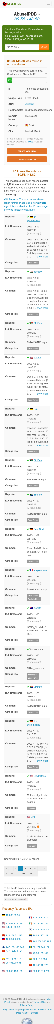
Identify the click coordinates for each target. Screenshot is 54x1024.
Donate (34, 1012)
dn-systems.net (33, 218)
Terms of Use (39, 1001)
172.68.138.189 (14, 923)
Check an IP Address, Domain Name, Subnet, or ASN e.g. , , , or (24, 34)
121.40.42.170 (40, 965)
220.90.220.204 (41, 929)
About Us (13, 1009)
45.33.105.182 (40, 953)
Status (25, 1012)
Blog (5, 1009)
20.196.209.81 (13, 962)
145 (23, 873)
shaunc (37, 357)
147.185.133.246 (15, 947)
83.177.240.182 (41, 947)
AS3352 (29, 104)
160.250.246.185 (42, 941)
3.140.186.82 (13, 927)
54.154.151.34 (40, 923)
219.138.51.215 (14, 935)
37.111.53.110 (13, 959)
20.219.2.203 (40, 959)
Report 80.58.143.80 (27, 151)
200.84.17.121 (40, 935)
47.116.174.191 (14, 950)
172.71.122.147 (41, 917)
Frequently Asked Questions (32, 1009)
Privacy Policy (26, 1005)
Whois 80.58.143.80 (27, 159)
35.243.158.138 (14, 971)
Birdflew (38, 323)
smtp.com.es (40, 570)
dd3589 (38, 271)
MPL (33, 817)
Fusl (36, 409)
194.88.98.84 (13, 915)
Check (44, 46)
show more (42, 256)
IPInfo (30, 141)
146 (30, 873)
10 (12, 873)
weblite (37, 608)
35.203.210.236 (41, 971)
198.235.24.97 (13, 939)
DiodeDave (40, 776)
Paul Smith (39, 529)
